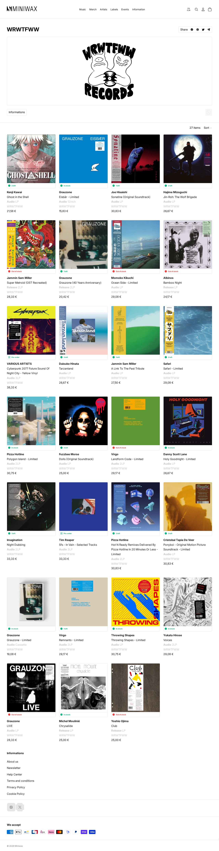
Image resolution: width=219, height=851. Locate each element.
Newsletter (14, 768)
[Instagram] (11, 807)
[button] (208, 128)
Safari (167, 363)
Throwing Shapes (122, 635)
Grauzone (65, 192)
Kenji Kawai (14, 192)
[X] (20, 807)
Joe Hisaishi (119, 192)
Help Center (14, 774)
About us (12, 761)
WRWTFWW (15, 206)
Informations (17, 112)
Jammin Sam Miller (19, 278)
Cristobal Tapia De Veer (178, 540)
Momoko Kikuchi (122, 278)
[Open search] (196, 9)
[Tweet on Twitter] (203, 29)
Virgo (114, 454)
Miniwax (19, 846)
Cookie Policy (16, 793)
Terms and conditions (20, 780)
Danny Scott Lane (175, 454)
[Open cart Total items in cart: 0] (209, 9)
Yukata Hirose (172, 635)
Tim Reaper (66, 540)
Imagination (14, 540)
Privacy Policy (16, 787)
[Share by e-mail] (208, 29)
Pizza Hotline (15, 454)
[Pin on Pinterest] (197, 29)
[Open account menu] (203, 9)
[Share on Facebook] (191, 29)
